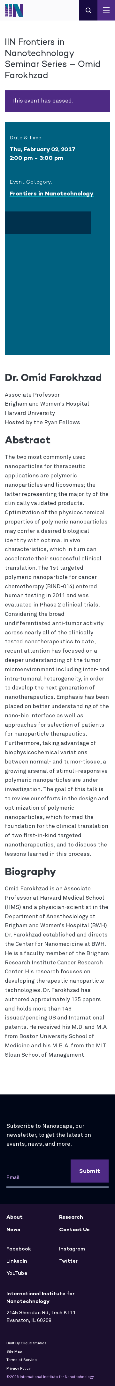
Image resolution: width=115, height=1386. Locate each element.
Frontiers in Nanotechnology (52, 193)
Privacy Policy (18, 1369)
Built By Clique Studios (26, 1343)
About (14, 1217)
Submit (89, 1171)
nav (106, 10)
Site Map (14, 1352)
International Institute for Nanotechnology (17, 10)
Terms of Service (21, 1360)
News (13, 1229)
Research (71, 1217)
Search (88, 10)
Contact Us (74, 1229)
